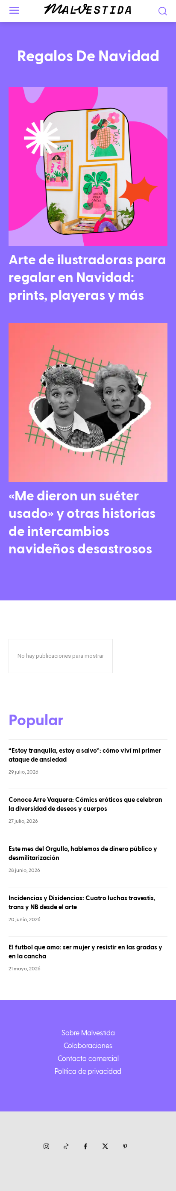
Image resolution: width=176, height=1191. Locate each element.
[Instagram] (46, 1147)
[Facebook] (85, 1147)
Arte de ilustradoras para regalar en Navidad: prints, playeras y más (87, 277)
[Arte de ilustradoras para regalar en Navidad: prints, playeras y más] (88, 166)
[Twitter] (105, 1147)
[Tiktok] (65, 1147)
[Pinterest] (124, 1147)
